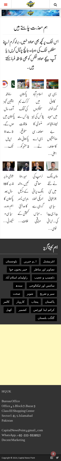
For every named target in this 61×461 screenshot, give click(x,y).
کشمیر (23, 309)
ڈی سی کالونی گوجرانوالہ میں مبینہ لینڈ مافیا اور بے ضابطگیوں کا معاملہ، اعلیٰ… (52, 123)
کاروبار (20, 301)
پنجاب (34, 301)
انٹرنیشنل (48, 261)
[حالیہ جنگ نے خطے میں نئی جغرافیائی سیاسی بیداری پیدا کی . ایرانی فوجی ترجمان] (52, 166)
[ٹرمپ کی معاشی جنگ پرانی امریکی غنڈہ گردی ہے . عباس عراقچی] (38, 166)
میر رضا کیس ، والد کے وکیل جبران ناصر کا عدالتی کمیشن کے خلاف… (23, 198)
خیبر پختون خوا (18, 269)
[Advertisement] (30, 354)
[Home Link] (30, 3)
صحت (16, 293)
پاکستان (49, 301)
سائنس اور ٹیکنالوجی (41, 285)
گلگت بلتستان (46, 318)
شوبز (30, 293)
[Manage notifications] (53, 453)
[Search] (55, 5)
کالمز (6, 301)
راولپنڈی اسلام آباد (17, 277)
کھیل (9, 309)
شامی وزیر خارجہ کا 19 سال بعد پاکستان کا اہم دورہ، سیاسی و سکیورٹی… (8, 198)
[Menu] (5, 4)
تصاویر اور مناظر (44, 269)
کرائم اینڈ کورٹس (43, 309)
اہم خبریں (30, 261)
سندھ (19, 285)
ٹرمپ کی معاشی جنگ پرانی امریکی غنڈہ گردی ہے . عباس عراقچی (38, 198)
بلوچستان (11, 261)
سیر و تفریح (47, 293)
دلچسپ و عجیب (44, 277)
